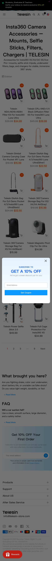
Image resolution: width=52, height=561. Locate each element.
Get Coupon (26, 292)
